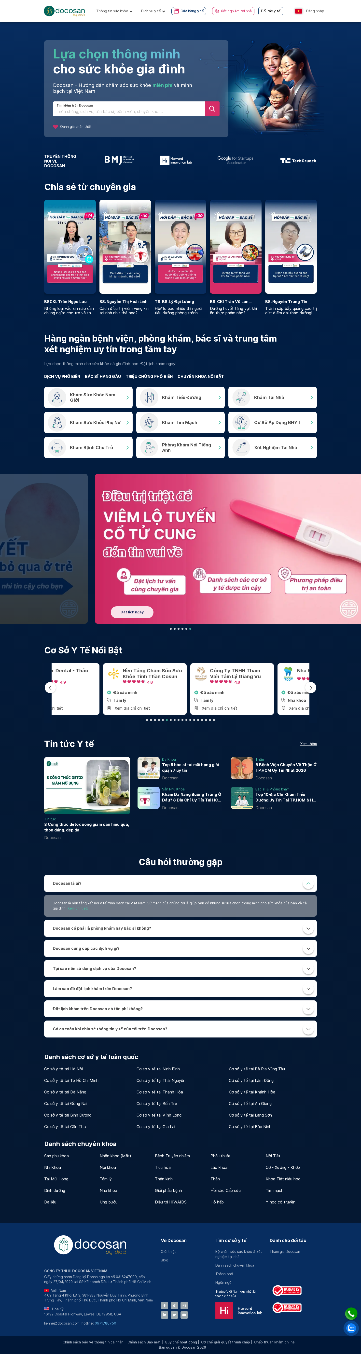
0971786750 (105, 1323)
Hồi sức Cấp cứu (225, 1190)
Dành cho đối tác (288, 1240)
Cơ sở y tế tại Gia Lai (156, 1126)
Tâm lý (106, 1179)
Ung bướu (108, 1202)
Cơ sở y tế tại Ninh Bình (158, 1069)
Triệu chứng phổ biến (149, 376)
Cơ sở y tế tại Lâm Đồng (251, 1080)
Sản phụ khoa (56, 1156)
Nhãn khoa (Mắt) (115, 1156)
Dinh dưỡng (54, 1190)
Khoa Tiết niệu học (283, 1179)
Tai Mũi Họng (56, 1179)
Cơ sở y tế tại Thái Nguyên (161, 1080)
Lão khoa (218, 1167)
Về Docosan (174, 1240)
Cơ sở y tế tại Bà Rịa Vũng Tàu (257, 1069)
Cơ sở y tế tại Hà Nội (63, 1069)
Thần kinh (164, 1179)
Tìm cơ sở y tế (230, 1240)
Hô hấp (217, 1202)
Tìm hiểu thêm (82, 610)
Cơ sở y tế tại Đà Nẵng (65, 1092)
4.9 (273, 682)
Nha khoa (108, 1190)
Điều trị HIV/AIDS (171, 1202)
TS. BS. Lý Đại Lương (174, 302)
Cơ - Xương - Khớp (283, 1167)
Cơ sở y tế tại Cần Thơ (65, 1126)
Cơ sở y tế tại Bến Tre (157, 1103)
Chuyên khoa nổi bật (201, 376)
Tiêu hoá (163, 1167)
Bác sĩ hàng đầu (103, 376)
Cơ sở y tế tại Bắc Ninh (250, 1126)
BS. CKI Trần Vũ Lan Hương (229, 302)
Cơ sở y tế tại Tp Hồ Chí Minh (71, 1080)
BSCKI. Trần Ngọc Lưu (65, 302)
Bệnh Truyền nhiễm (172, 1156)
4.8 (98, 682)
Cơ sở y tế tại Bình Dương (67, 1115)
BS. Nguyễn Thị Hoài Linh (123, 302)
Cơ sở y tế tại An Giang (250, 1103)
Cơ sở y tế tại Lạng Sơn (250, 1115)
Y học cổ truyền (280, 1202)
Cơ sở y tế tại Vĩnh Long (159, 1115)
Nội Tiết (273, 1156)
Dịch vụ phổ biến (62, 376)
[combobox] (129, 111)
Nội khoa (108, 1167)
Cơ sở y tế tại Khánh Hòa (252, 1092)
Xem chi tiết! (78, 908)
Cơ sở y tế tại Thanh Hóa (160, 1092)
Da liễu (50, 1202)
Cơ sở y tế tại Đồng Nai (65, 1103)
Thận (215, 1179)
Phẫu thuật (220, 1156)
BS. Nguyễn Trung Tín (286, 302)
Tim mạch (274, 1190)
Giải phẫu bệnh (168, 1190)
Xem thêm (308, 744)
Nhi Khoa (52, 1167)
